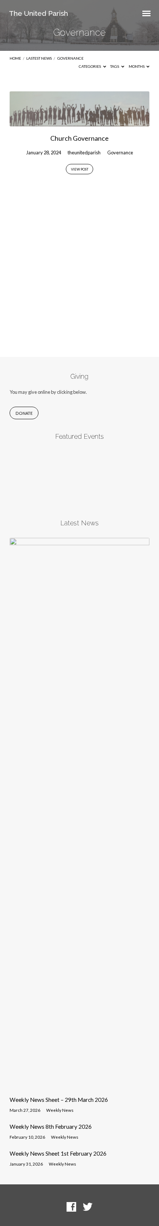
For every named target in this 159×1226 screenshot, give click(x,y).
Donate (24, 413)
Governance (70, 58)
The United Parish (38, 13)
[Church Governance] (79, 122)
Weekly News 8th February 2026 (51, 1126)
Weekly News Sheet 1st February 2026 (58, 1153)
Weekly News (60, 1110)
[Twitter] (87, 1207)
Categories (90, 66)
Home (15, 58)
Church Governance (79, 138)
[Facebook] (71, 1207)
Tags (115, 66)
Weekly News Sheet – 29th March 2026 (59, 1099)
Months (137, 66)
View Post (79, 169)
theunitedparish (84, 152)
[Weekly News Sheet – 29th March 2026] (79, 1086)
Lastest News (39, 58)
